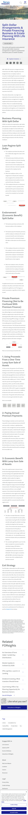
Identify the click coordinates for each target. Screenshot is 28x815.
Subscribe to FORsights (14, 707)
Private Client (14, 726)
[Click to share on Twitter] (10, 63)
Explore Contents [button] (14, 59)
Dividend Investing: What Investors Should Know (11, 680)
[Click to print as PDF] (21, 63)
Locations (4, 766)
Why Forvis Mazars (6, 763)
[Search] (20, 2)
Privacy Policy (5, 782)
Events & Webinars (6, 751)
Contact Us (8, 609)
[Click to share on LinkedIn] (14, 63)
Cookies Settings (14, 804)
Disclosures (5, 788)
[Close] (26, 791)
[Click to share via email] (17, 63)
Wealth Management (7, 729)
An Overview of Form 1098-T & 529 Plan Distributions (9, 655)
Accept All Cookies (14, 812)
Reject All (14, 808)
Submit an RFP (5, 747)
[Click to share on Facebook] (7, 63)
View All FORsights (7, 695)
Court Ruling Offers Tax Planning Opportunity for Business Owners (11, 689)
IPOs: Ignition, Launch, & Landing (11, 672)
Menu (25, 3)
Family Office (6, 726)
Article (4, 722)
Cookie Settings (6, 785)
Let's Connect (5, 744)
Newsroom (4, 773)
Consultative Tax (12, 722)
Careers (4, 769)
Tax (20, 726)
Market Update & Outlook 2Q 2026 (8, 664)
